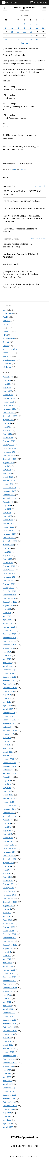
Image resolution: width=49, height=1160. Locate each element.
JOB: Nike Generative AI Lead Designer (21, 201)
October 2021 (9, 580)
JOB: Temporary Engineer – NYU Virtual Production (22, 192)
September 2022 (10, 541)
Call (4, 310)
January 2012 (8, 973)
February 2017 (9, 755)
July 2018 (7, 694)
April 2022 (7, 559)
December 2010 (9, 1020)
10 (37, 27)
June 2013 (7, 912)
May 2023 (7, 512)
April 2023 (7, 516)
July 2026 (7, 380)
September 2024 (10, 459)
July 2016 (7, 780)
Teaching (7, 356)
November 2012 (9, 937)
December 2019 (9, 634)
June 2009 (7, 1073)
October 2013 (9, 898)
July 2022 (7, 548)
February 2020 (9, 627)
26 (6, 39)
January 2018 (8, 716)
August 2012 (8, 948)
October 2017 (9, 727)
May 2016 (7, 787)
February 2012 (9, 970)
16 (31, 31)
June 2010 (7, 1041)
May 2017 (7, 744)
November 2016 (9, 766)
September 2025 (10, 416)
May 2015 (7, 830)
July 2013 (7, 909)
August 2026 (8, 376)
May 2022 (7, 555)
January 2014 (8, 887)
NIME (5, 335)
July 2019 (7, 652)
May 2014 (7, 873)
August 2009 (8, 1066)
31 (37, 39)
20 (12, 35)
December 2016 (9, 762)
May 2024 (7, 469)
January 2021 (8, 587)
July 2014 (7, 866)
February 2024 (9, 480)
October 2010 (9, 1027)
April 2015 (7, 834)
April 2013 (7, 919)
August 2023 (8, 502)
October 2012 (9, 941)
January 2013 (8, 930)
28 (18, 39)
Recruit (6, 342)
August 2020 (8, 605)
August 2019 (8, 648)
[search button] (5, 8)
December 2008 (9, 1095)
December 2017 (9, 719)
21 (18, 35)
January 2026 (8, 401)
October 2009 (9, 1059)
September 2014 (10, 859)
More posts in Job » (40, 186)
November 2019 (9, 637)
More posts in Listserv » (38, 239)
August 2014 (8, 862)
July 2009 (7, 1070)
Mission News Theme (17, 1157)
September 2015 (10, 816)
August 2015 (8, 819)
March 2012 (8, 966)
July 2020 (7, 609)
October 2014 (9, 855)
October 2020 (9, 598)
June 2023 (7, 509)
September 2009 (10, 1062)
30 (31, 39)
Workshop (7, 367)
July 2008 (7, 1112)
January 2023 (8, 527)
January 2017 (8, 759)
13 (12, 31)
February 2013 (9, 927)
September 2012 (10, 945)
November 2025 (9, 409)
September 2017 (10, 730)
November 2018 (9, 680)
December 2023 (9, 487)
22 (24, 35)
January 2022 (8, 569)
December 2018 (9, 677)
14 (18, 31)
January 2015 (8, 844)
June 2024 (7, 466)
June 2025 (7, 426)
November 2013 (9, 894)
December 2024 (9, 448)
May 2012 (7, 959)
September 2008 (10, 1105)
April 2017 (7, 748)
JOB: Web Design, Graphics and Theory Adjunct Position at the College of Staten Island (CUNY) (22, 218)
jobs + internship (11, 264)
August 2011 (8, 991)
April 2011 (7, 1005)
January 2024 (8, 484)
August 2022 (8, 544)
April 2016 (7, 791)
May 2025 (7, 430)
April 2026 (7, 391)
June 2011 (7, 998)
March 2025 (8, 437)
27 (12, 39)
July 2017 (7, 737)
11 (43, 27)
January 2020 (8, 630)
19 (6, 35)
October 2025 (9, 412)
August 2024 (8, 462)
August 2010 (8, 1034)
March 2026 (8, 394)
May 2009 (7, 1077)
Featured (6, 320)
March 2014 (8, 880)
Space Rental (8, 352)
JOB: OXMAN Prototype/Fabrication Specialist (20, 230)
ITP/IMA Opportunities (24, 7)
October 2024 (9, 455)
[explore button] (32, 2)
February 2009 (9, 1087)
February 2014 (9, 884)
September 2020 (10, 602)
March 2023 (8, 519)
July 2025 (7, 423)
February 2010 (9, 1048)
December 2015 (9, 805)
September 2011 (10, 987)
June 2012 (7, 955)
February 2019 (9, 669)
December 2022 (9, 530)
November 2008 (9, 1098)
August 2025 (8, 419)
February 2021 (9, 584)
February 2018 (9, 712)
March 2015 (8, 837)
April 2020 (7, 619)
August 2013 (8, 905)
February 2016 (9, 798)
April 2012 (7, 962)
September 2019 (10, 644)
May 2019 (7, 659)
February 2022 (9, 566)
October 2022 (9, 537)
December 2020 (9, 591)
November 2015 (9, 809)
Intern (5, 324)
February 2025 (9, 441)
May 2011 (7, 1002)
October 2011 (9, 984)
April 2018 (7, 705)
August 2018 (8, 691)
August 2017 (8, 734)
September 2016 (10, 773)
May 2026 (7, 387)
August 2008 (8, 1109)
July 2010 (7, 1037)
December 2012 (9, 934)
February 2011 (9, 1012)
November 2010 (9, 1023)
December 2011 (9, 977)
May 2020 (7, 616)
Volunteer (7, 363)
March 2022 (8, 562)
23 (31, 35)
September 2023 (10, 498)
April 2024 (7, 473)
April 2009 (7, 1080)
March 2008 (8, 1127)
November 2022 (9, 534)
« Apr (21, 43)
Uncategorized (9, 360)
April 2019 (7, 662)
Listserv (6, 331)
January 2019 (8, 673)
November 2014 (9, 852)
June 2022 (7, 552)
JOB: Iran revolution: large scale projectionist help (18, 245)
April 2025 (7, 434)
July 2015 (7, 823)
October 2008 (9, 1102)
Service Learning (10, 349)
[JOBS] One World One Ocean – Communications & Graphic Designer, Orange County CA (21, 274)
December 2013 (9, 891)
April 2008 (7, 1123)
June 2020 (7, 612)
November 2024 (9, 451)
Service (6, 345)
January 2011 (8, 1016)
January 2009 (8, 1091)
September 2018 (10, 687)
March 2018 (8, 709)
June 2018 (7, 698)
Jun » (27, 43)
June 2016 (7, 784)
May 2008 (7, 1120)
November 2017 (9, 723)
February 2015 (9, 841)
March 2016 (8, 794)
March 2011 (8, 1009)
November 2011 (9, 980)
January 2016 (8, 802)
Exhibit (6, 317)
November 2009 (9, 1055)
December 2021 (9, 573)
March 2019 (8, 666)
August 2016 (8, 777)
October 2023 (9, 494)
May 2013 (7, 916)
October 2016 (9, 769)
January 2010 (8, 1052)
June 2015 (7, 827)
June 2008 (7, 1116)
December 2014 (9, 848)
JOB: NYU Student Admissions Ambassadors (24, 208)
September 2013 (10, 902)
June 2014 (7, 869)
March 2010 (8, 1045)
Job (4, 327)
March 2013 (8, 923)
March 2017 (8, 752)
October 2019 (9, 641)
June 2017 (7, 741)
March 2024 (8, 477)
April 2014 (7, 877)
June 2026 (7, 384)
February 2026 (9, 398)
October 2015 (9, 812)
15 (24, 31)
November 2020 (9, 594)
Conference (8, 313)
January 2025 (8, 444)
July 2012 (7, 952)
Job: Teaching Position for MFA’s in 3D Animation (21, 255)
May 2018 (7, 702)
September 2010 (10, 1030)
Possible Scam (9, 338)
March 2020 (8, 623)
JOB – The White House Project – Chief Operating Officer (21, 286)
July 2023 (7, 505)
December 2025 (9, 405)
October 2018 (9, 684)
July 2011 (7, 995)
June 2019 (7, 655)
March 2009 (8, 1084)
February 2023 (9, 523)
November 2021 (9, 577)
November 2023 (9, 491)
